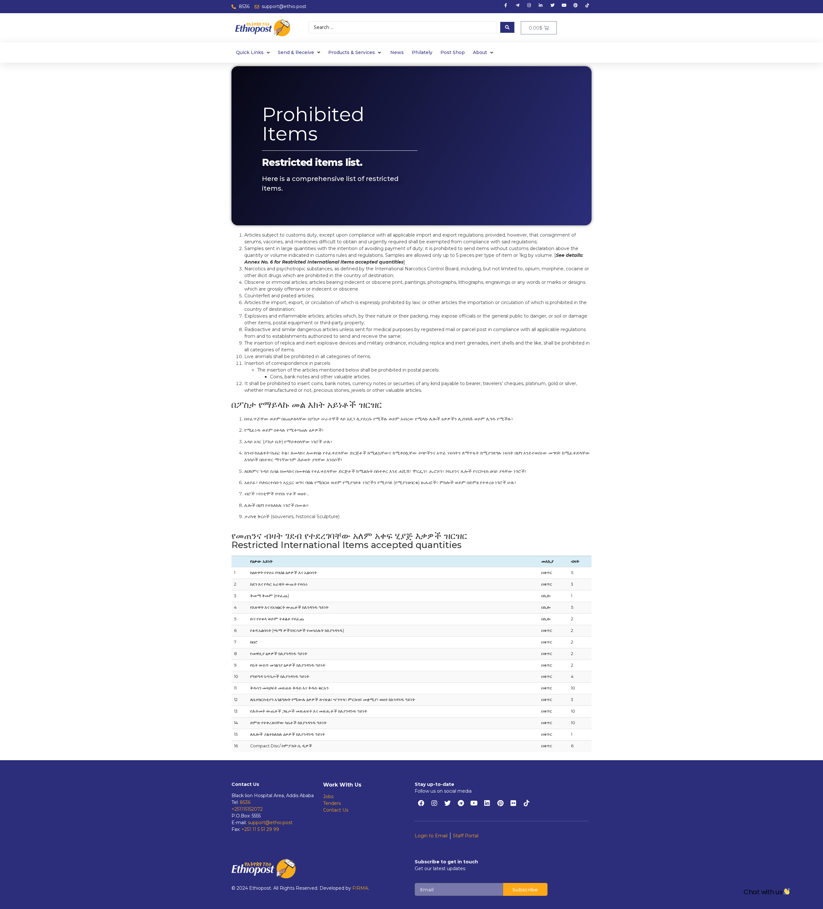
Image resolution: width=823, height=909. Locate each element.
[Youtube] (473, 803)
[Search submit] (507, 27)
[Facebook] (421, 803)
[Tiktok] (526, 803)
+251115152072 (247, 809)
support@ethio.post (270, 822)
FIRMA (360, 888)
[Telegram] (460, 803)
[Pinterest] (500, 803)
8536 (245, 802)
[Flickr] (513, 803)
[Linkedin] (487, 803)
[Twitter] (447, 803)
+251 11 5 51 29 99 (260, 829)
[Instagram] (434, 803)
